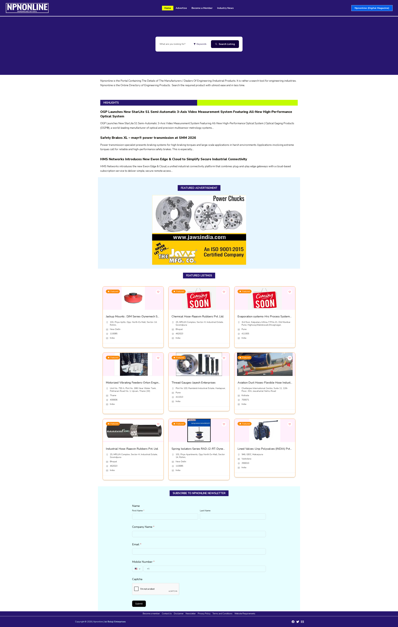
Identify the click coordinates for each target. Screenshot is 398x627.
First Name (138, 510)
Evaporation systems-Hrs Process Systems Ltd (267, 316)
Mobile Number (143, 562)
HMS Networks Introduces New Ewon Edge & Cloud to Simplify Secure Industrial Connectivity (173, 159)
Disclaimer (179, 613)
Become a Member (202, 8)
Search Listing (227, 44)
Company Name (143, 527)
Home (167, 8)
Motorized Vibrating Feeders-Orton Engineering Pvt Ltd (141, 382)
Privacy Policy (204, 613)
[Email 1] (302, 621)
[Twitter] (297, 621)
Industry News (225, 8)
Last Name (205, 510)
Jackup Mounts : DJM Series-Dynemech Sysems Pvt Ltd (140, 316)
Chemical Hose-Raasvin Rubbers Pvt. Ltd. (198, 316)
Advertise (181, 8)
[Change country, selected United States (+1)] (137, 569)
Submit (139, 603)
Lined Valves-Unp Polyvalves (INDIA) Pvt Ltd (266, 449)
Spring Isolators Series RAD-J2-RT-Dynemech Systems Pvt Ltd (211, 449)
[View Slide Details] (199, 230)
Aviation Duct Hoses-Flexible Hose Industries (266, 382)
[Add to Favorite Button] (158, 292)
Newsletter (191, 613)
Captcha (137, 579)
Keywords (201, 44)
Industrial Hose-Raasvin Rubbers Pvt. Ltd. (132, 449)
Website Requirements (244, 613)
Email (136, 544)
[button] (372, 8)
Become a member (151, 613)
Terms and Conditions (222, 613)
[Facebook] (293, 621)
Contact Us (167, 613)
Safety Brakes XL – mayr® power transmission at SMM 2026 (148, 138)
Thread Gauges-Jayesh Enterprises (193, 382)
